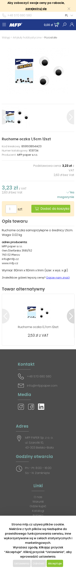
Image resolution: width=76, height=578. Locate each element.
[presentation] (5, 117)
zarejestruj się (36, 9)
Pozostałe (50, 37)
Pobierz (38, 515)
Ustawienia (21, 563)
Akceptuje (55, 563)
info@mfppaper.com (42, 385)
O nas (38, 497)
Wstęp (6, 37)
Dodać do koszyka (55, 208)
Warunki (38, 501)
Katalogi (38, 511)
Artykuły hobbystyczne (27, 37)
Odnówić (39, 563)
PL (66, 15)
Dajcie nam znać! (58, 277)
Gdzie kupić (38, 506)
